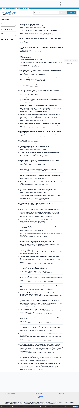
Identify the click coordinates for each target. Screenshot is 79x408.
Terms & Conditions (39, 396)
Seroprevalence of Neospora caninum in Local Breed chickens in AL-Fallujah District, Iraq (40, 77)
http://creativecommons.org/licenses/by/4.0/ (46, 403)
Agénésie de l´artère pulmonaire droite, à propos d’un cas (33, 326)
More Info (70, 406)
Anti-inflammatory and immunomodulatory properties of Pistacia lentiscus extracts (39, 167)
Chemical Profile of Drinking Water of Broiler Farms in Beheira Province (36, 203)
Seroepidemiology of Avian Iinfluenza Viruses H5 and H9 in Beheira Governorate (38, 219)
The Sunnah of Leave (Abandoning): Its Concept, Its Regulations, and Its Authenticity (40, 97)
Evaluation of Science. (25, 140)
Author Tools (7, 394)
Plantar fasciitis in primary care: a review (29, 276)
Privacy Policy (38, 397)
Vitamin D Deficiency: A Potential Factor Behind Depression (34, 309)
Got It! (76, 406)
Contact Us (61, 393)
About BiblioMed (38, 393)
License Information (39, 394)
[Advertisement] (71, 37)
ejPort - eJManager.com (10, 393)
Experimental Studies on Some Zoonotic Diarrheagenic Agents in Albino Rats (38, 189)
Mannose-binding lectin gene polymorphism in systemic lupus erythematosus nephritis (40, 123)
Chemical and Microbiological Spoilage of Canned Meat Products (35, 146)
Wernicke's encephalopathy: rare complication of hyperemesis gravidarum (37, 356)
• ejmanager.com (68, 63)
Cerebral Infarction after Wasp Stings (28, 84)
